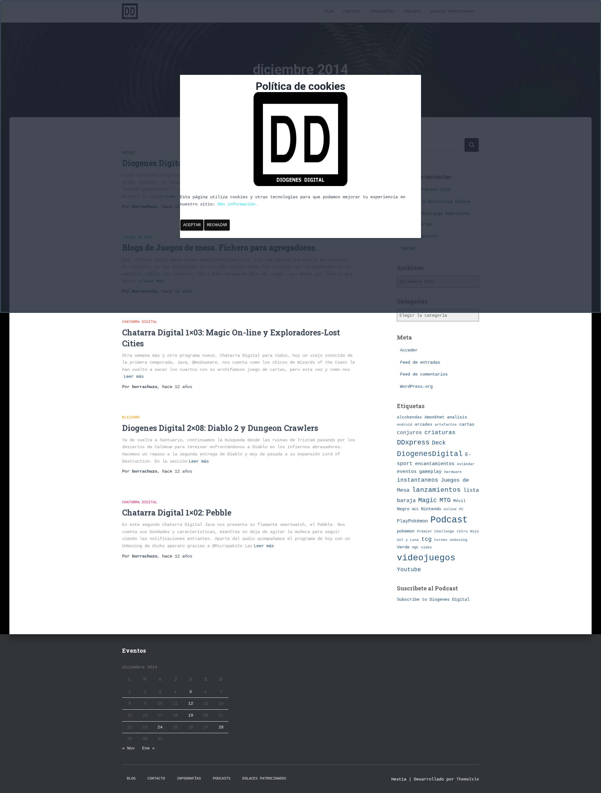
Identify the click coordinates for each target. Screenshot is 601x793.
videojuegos (426, 558)
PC (461, 509)
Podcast (449, 520)
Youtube (409, 570)
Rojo (474, 531)
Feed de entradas (420, 362)
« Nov (128, 748)
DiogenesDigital (430, 454)
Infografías (189, 778)
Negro (403, 509)
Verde (403, 547)
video (426, 547)
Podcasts (221, 778)
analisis (457, 417)
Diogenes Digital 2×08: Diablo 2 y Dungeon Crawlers (220, 428)
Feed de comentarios (424, 374)
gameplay (430, 471)
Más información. (238, 204)
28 (220, 727)
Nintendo (431, 508)
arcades (423, 424)
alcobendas (409, 417)
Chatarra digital (139, 322)
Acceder (409, 350)
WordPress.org (416, 386)
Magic (427, 500)
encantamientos (435, 463)
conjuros (409, 433)
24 (159, 727)
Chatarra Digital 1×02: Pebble (176, 512)
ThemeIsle (467, 779)
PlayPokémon (412, 521)
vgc (415, 547)
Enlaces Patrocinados (264, 778)
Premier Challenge (435, 531)
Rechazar (217, 224)
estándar (466, 464)
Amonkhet (434, 417)
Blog (131, 778)
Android (404, 424)
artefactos (446, 425)
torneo (440, 540)
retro (462, 531)
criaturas (439, 432)
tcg (426, 539)
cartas (466, 424)
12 (190, 703)
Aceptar (192, 224)
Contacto (156, 778)
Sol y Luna (408, 540)
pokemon (405, 531)
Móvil (459, 501)
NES (415, 509)
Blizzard (131, 417)
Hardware (453, 472)
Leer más (134, 376)
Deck (439, 443)
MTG (445, 500)
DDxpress (413, 442)
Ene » (148, 748)
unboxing (458, 540)
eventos (407, 471)
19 (190, 715)
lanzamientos (436, 490)
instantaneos (417, 480)
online (450, 509)
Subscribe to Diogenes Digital (433, 599)
